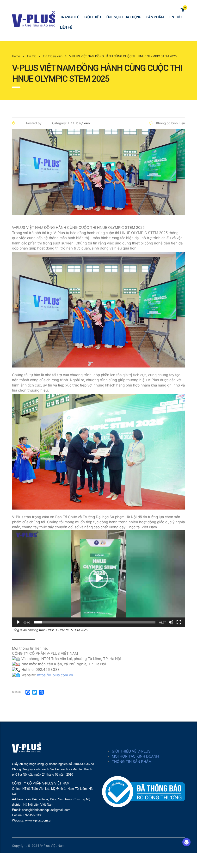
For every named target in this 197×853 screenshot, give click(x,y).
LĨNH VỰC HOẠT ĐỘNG (124, 17)
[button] (98, 578)
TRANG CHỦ (70, 17)
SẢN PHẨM (155, 17)
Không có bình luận (170, 123)
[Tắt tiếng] (171, 622)
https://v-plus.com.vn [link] (55, 675)
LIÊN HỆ (66, 27)
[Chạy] (18, 622)
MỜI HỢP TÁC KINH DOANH (135, 756)
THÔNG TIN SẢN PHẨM (132, 761)
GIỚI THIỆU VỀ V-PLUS (131, 751)
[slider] (94, 622)
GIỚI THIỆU (92, 17)
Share (16, 692)
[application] (98, 578)
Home (16, 56)
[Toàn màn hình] (178, 622)
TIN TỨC (175, 17)
